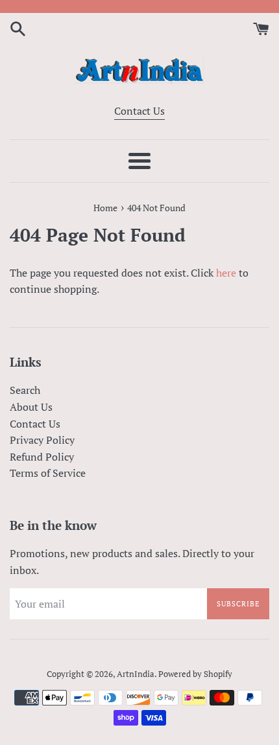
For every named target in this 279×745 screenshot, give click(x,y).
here (226, 273)
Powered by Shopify (195, 674)
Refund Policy (42, 457)
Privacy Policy (42, 440)
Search (25, 390)
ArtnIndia (135, 674)
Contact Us (139, 111)
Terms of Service (48, 473)
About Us (31, 407)
